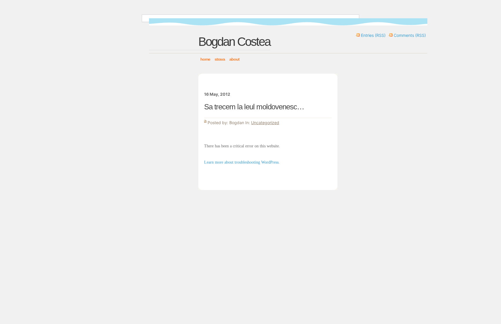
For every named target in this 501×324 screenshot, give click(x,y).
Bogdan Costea (234, 41)
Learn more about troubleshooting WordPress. (242, 162)
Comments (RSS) (410, 35)
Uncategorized (265, 122)
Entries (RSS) (373, 35)
